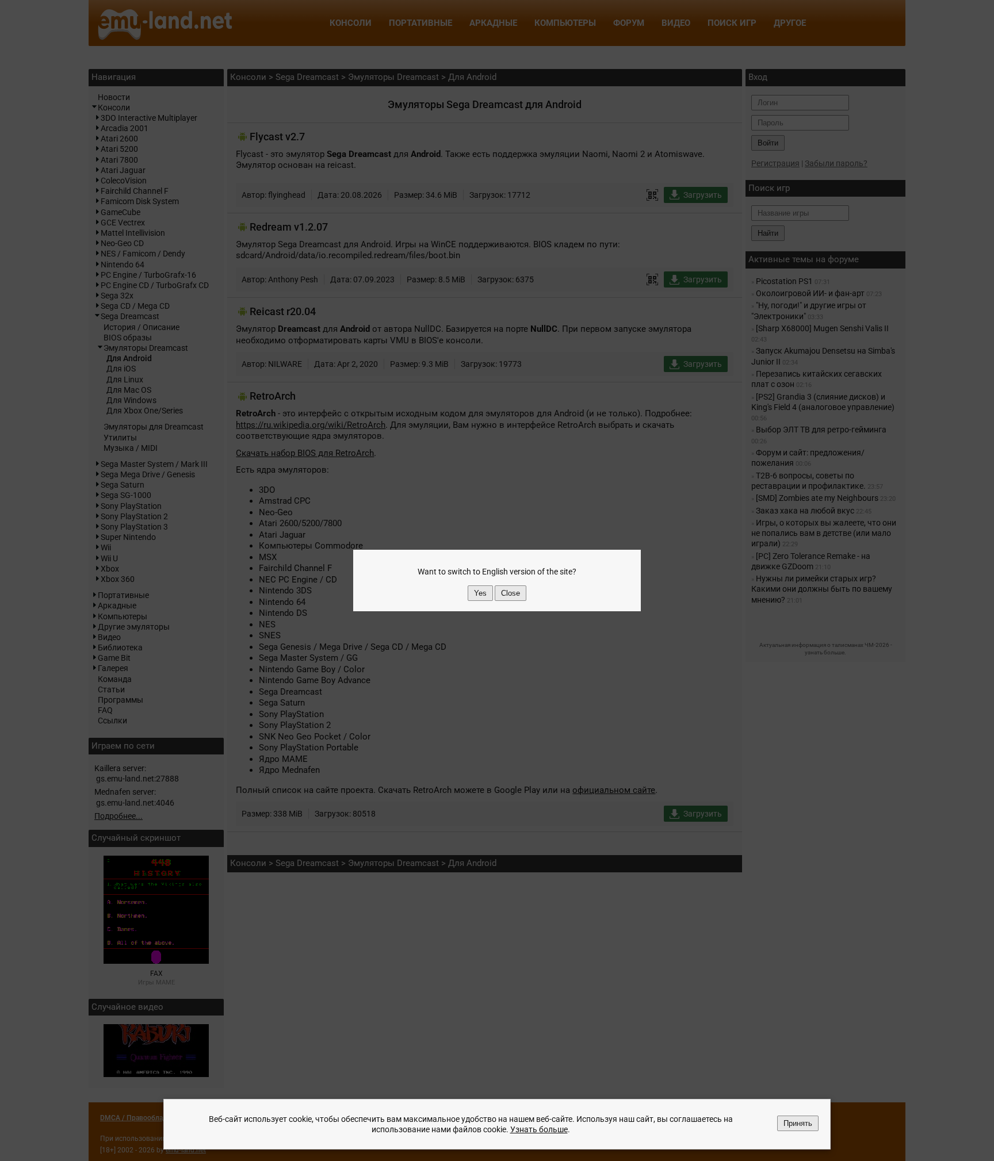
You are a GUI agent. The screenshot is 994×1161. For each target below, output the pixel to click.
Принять (797, 1123)
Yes (480, 593)
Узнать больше (539, 1129)
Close (510, 593)
